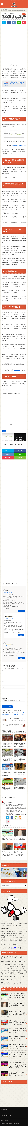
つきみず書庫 (9, 1123)
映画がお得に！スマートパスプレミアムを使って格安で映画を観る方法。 (17, 1046)
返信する (21, 610)
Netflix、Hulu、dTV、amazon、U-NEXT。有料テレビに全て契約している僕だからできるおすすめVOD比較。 (13, 996)
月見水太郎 (9, 802)
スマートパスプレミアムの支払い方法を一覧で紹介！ (17, 1038)
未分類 (4, 431)
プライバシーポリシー (6, 1115)
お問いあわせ (17, 983)
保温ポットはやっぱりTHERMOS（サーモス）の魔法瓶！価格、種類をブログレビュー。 (13, 1014)
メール (3, 687)
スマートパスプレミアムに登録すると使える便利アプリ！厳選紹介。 (17, 1030)
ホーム (2, 1120)
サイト (3, 693)
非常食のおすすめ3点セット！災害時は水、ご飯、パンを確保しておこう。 (17, 1022)
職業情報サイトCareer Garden (18, 145)
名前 (3, 681)
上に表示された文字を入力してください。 (12, 700)
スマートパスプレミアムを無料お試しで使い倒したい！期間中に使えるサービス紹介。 (17, 1055)
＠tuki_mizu (17, 370)
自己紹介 (6, 1120)
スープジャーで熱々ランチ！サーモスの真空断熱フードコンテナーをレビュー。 (17, 1005)
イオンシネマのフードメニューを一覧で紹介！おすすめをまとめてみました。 (17, 1074)
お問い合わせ (4, 1109)
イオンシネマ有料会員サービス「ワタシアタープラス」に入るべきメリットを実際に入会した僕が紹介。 (17, 1065)
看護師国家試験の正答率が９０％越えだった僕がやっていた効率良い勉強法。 (14, 84)
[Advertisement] (14, 44)
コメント (4, 670)
